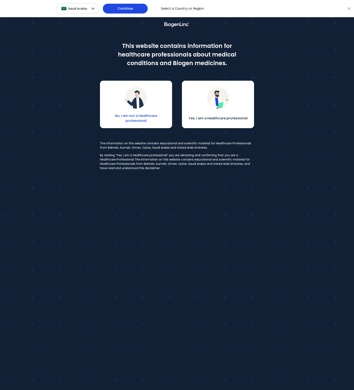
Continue (125, 8)
